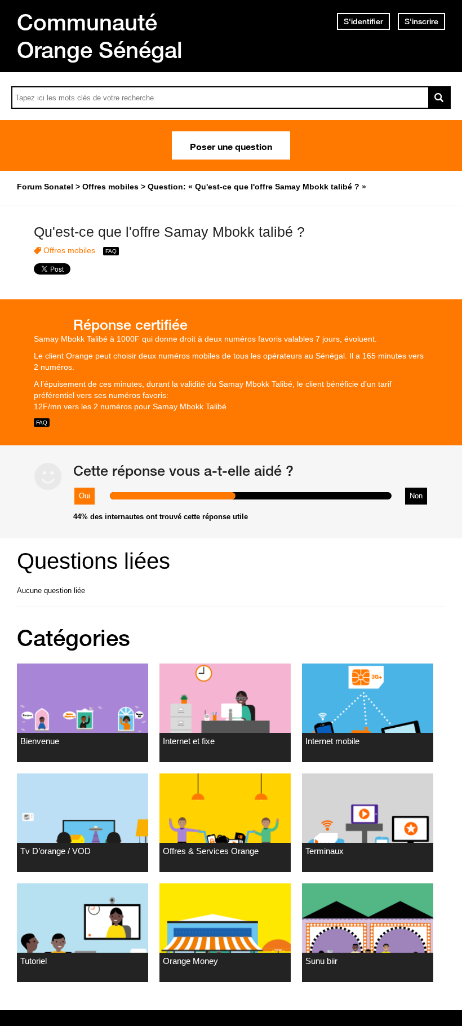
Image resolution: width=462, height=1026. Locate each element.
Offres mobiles (69, 250)
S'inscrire (421, 21)
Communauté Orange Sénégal (100, 36)
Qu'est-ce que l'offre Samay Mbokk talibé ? (169, 232)
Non (416, 496)
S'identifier (363, 21)
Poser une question (231, 145)
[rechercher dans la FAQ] (439, 97)
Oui (84, 496)
